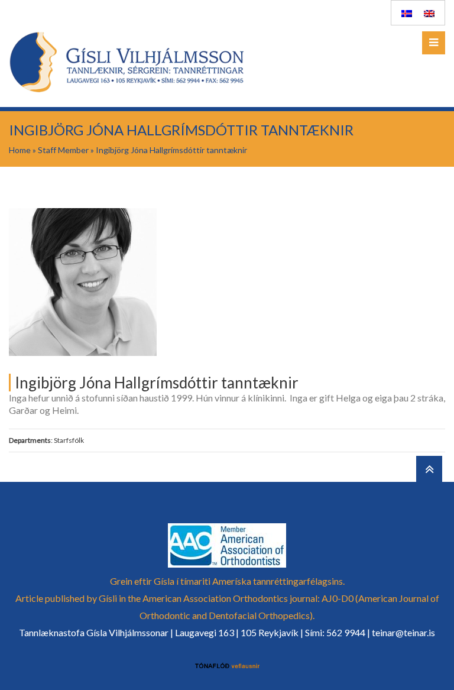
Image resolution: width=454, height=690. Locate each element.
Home (20, 150)
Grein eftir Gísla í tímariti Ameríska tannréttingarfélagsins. (227, 581)
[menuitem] (406, 13)
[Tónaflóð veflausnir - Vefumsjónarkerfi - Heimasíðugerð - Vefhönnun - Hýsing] (227, 666)
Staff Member (63, 150)
